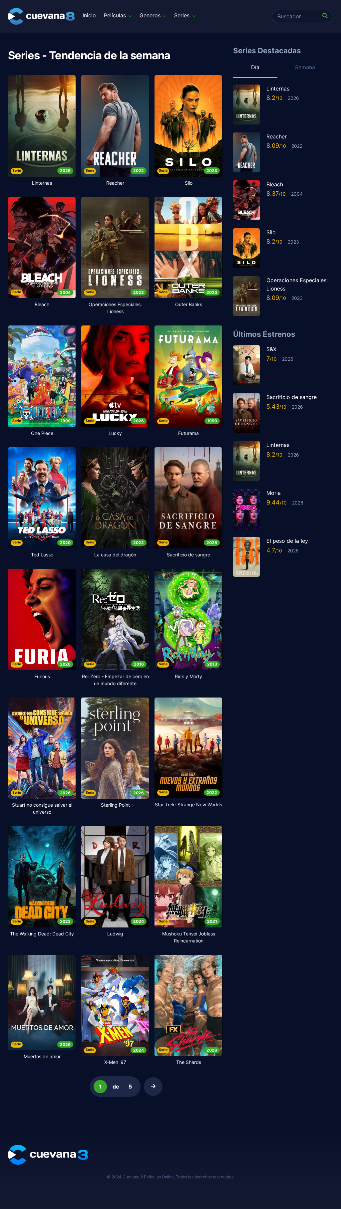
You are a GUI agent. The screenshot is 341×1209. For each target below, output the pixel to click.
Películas (115, 15)
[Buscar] (326, 16)
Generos (150, 15)
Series (181, 15)
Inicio (89, 15)
